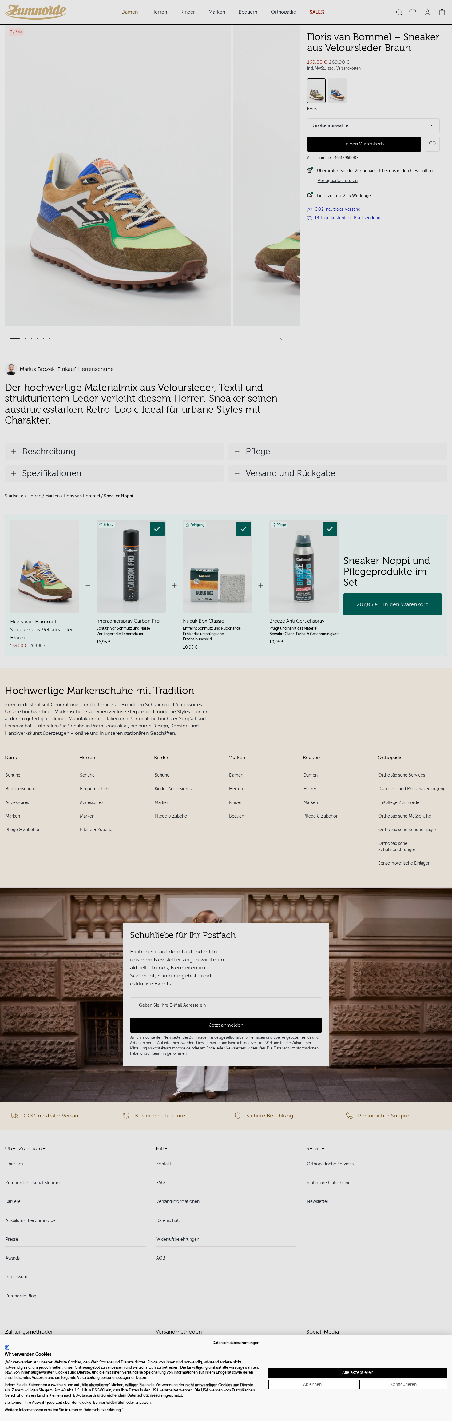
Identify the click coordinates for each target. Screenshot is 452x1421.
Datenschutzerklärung (102, 1410)
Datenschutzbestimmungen (235, 1343)
